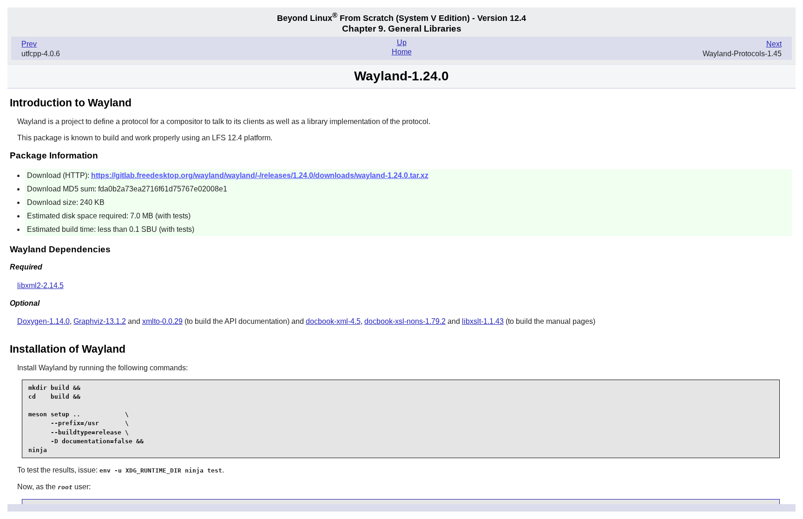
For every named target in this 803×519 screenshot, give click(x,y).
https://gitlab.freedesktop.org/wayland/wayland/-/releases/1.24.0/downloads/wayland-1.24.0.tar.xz (259, 175)
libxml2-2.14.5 (40, 285)
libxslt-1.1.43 (483, 321)
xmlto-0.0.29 (162, 321)
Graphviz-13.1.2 (99, 321)
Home (402, 52)
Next (774, 44)
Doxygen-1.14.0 (43, 321)
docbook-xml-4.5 (333, 321)
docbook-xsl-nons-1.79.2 (405, 321)
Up (402, 42)
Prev (29, 44)
